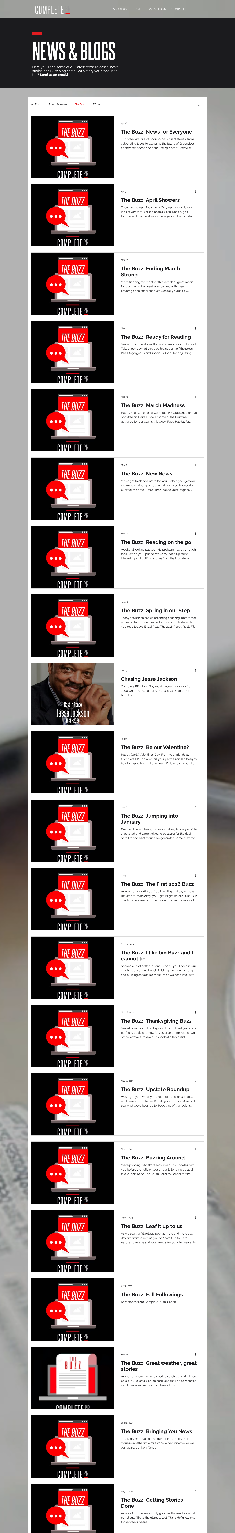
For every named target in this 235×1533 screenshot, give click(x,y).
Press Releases (58, 104)
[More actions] (196, 123)
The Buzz (80, 104)
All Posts (36, 104)
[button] (199, 105)
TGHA (96, 104)
